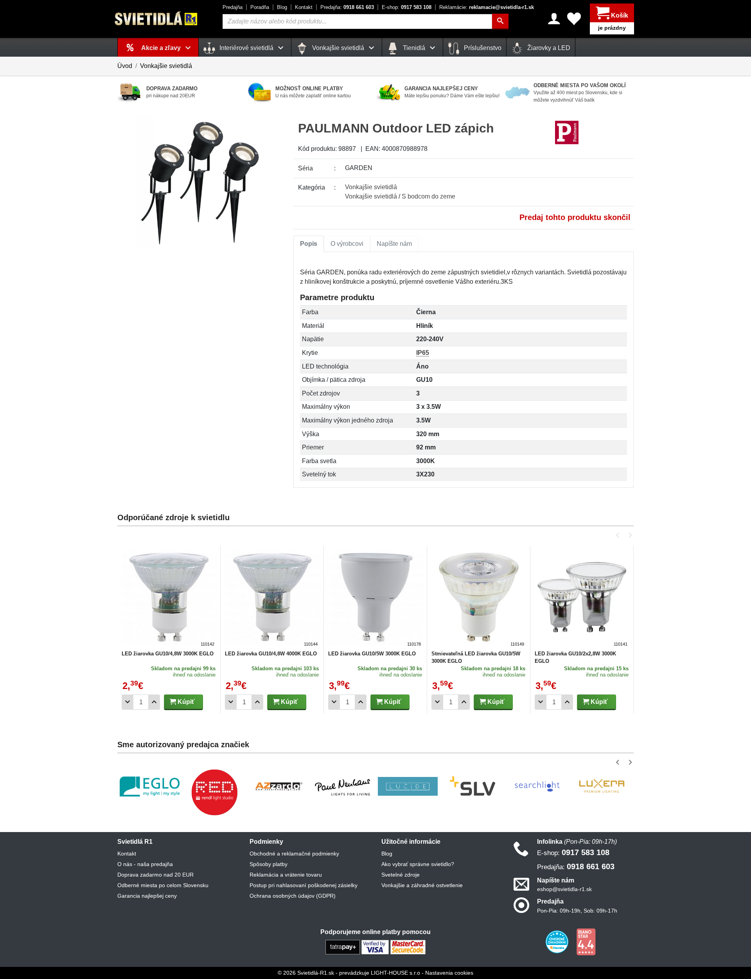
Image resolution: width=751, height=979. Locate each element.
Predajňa (233, 7)
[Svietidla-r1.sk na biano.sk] (586, 941)
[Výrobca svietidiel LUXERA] (601, 786)
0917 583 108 (406, 7)
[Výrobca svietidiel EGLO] (149, 786)
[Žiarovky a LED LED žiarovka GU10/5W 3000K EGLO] (375, 598)
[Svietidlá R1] (156, 18)
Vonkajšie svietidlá (166, 66)
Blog (282, 7)
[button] (619, 535)
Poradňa (259, 7)
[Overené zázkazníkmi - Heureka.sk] (557, 941)
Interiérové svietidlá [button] (246, 48)
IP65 (422, 352)
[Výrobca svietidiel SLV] (472, 786)
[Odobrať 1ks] (127, 702)
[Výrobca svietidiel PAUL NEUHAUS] (343, 786)
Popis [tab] (308, 243)
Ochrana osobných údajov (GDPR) (293, 896)
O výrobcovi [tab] (347, 243)
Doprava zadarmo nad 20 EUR (155, 875)
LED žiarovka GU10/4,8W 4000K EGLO (271, 654)
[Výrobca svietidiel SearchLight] (537, 786)
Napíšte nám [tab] (394, 243)
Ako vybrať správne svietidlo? (417, 864)
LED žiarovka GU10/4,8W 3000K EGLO (168, 654)
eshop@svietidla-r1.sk (564, 889)
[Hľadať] (500, 21)
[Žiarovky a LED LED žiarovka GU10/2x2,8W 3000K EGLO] (582, 598)
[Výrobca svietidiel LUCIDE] (408, 786)
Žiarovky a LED (548, 48)
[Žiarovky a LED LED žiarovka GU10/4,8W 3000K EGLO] (169, 598)
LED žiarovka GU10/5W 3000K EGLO (372, 654)
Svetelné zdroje (400, 875)
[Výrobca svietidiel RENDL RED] (214, 792)
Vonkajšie (371, 187)
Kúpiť (185, 701)
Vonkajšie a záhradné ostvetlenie (422, 885)
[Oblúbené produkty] (574, 18)
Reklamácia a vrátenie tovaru (286, 875)
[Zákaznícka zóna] (554, 18)
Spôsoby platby (268, 864)
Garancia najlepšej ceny (147, 896)
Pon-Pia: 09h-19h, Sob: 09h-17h (577, 910)
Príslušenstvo (481, 48)
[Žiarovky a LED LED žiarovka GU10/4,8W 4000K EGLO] (272, 598)
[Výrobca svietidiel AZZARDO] (279, 786)
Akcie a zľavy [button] (161, 48)
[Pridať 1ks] (154, 702)
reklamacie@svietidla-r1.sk (486, 7)
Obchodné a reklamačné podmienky (294, 853)
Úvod (124, 66)
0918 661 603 (347, 7)
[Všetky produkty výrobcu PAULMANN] (567, 132)
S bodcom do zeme (428, 196)
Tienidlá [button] (414, 48)
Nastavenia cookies (449, 973)
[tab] (308, 244)
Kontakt (304, 7)
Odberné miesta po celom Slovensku (162, 885)
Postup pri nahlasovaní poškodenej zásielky (304, 885)
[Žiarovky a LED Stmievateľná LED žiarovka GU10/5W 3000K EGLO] (479, 598)
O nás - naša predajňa (145, 864)
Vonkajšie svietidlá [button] (338, 48)
